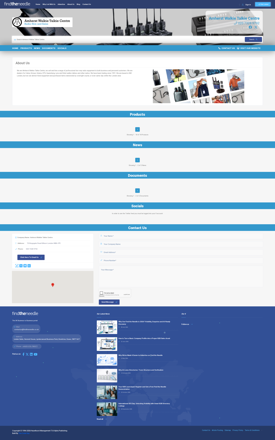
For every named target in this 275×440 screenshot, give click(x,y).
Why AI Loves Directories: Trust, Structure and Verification (140, 370)
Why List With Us (49, 4)
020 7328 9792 (248, 23)
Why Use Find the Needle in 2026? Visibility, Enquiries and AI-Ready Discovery (144, 323)
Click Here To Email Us (29, 257)
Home (38, 4)
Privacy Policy (237, 430)
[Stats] (29, 265)
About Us (70, 4)
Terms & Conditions (252, 430)
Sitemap (228, 430)
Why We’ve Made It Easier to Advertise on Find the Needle (140, 355)
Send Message (108, 302)
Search (252, 39)
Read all (100, 419)
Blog (78, 4)
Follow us (185, 324)
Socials (62, 48)
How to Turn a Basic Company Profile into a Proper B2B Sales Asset (144, 338)
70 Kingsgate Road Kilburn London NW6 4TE (43, 243)
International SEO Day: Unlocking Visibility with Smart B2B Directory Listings (144, 405)
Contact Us (86, 4)
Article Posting (217, 430)
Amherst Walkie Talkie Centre (234, 18)
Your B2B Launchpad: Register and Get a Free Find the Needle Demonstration (142, 388)
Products (26, 48)
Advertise (61, 4)
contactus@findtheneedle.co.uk (26, 329)
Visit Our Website (250, 48)
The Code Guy (24, 433)
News (37, 48)
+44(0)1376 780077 (30, 346)
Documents (48, 48)
